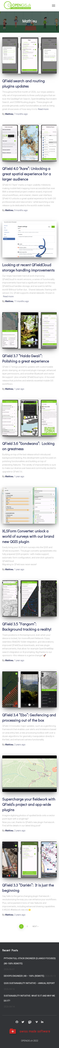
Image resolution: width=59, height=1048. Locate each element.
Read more (43, 109)
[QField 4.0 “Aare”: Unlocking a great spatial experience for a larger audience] (29, 143)
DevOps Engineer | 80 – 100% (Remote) (24, 976)
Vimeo (36, 1022)
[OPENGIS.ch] (18, 5)
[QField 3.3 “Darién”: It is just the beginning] (29, 859)
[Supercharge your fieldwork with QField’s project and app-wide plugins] (29, 773)
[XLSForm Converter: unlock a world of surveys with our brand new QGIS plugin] (29, 505)
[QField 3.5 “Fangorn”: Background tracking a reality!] (29, 598)
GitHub (17, 1022)
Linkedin (42, 1022)
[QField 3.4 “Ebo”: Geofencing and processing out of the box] (29, 689)
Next (35, 926)
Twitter (23, 1022)
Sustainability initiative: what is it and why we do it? (29, 998)
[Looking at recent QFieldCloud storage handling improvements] (29, 239)
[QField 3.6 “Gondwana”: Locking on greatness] (29, 418)
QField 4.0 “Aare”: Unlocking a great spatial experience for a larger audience (26, 174)
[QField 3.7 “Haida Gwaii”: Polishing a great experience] (29, 330)
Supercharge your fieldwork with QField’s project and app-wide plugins (28, 804)
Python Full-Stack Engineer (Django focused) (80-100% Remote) (30, 961)
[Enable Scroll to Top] (53, 1042)
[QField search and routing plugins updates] (29, 55)
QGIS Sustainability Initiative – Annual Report (29, 983)
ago (21, 114)
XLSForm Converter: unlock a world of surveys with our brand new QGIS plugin (28, 536)
